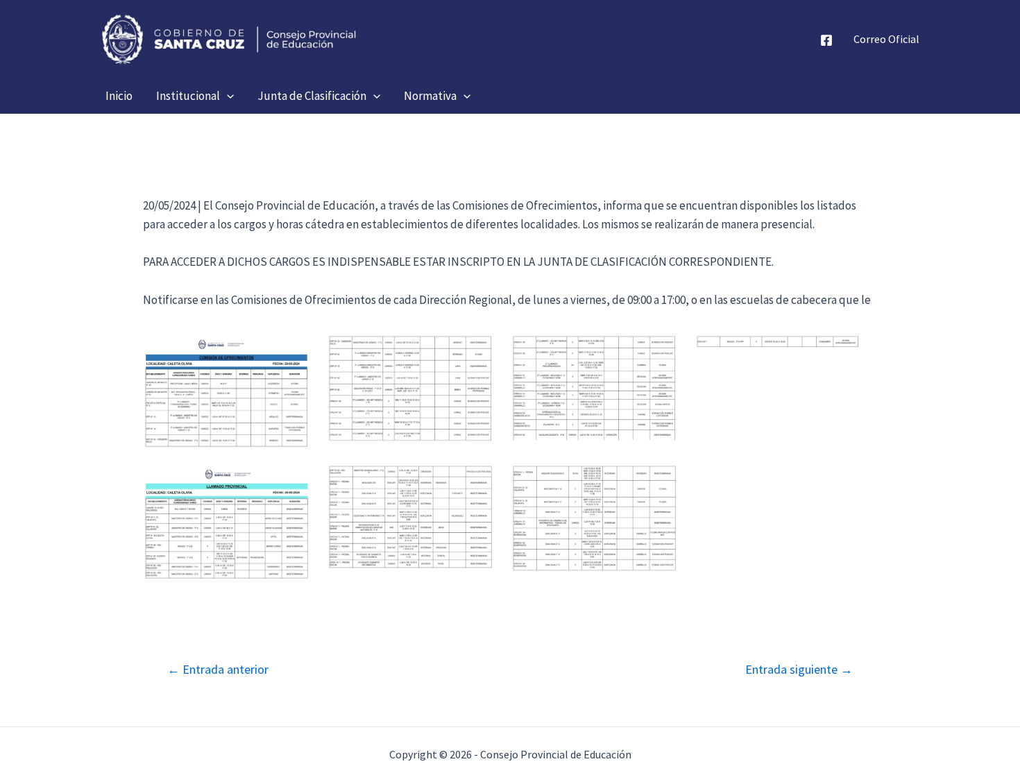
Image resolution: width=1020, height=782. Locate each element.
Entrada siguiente (799, 669)
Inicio (119, 95)
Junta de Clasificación (311, 95)
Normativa (430, 95)
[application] (227, 95)
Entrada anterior (218, 669)
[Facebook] (826, 40)
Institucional (188, 95)
